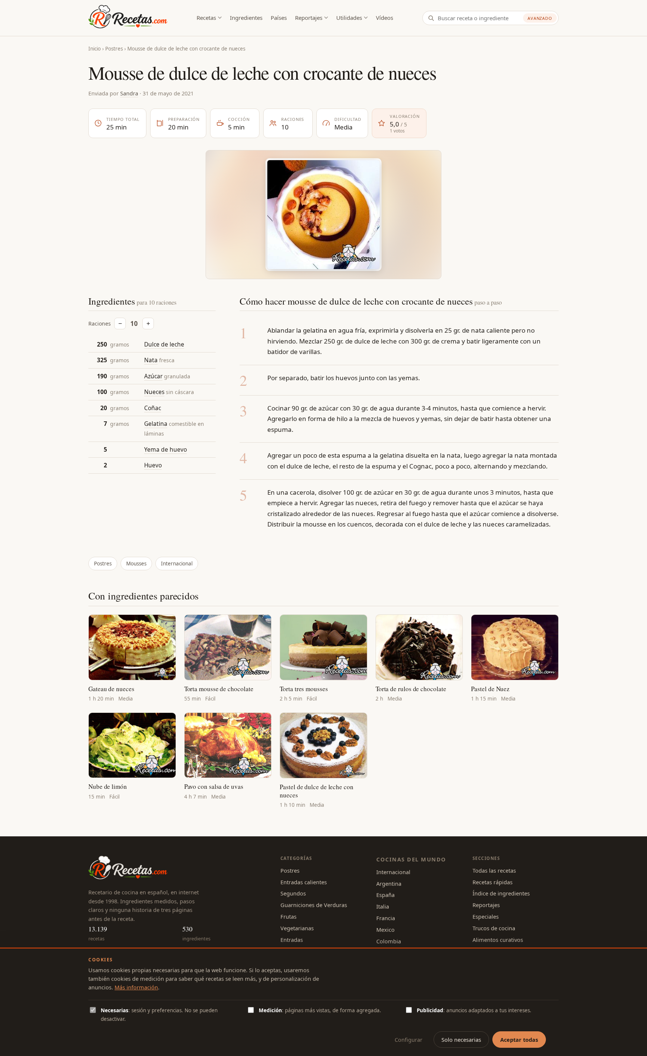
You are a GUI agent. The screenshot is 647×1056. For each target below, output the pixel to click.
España (385, 894)
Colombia (388, 941)
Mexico (385, 929)
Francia (385, 918)
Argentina (388, 883)
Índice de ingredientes (501, 893)
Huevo (153, 465)
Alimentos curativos (498, 939)
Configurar (408, 1039)
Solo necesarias (461, 1039)
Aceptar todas (519, 1039)
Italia (382, 906)
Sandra (129, 93)
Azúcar (153, 376)
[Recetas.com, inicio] (127, 18)
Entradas (291, 939)
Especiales (486, 916)
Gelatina (155, 424)
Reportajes (308, 17)
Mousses (136, 563)
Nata (151, 360)
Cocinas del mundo (411, 859)
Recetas (206, 17)
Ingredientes (246, 17)
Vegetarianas (297, 928)
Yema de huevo (165, 449)
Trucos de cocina (494, 928)
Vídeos (384, 17)
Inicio (94, 48)
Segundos (293, 893)
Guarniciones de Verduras (313, 905)
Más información (136, 987)
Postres (114, 48)
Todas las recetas (494, 870)
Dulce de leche (164, 344)
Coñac (152, 408)
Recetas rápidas (493, 882)
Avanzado (540, 18)
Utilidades (349, 17)
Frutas (288, 916)
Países (279, 17)
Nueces (154, 392)
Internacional (176, 563)
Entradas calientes (303, 882)
